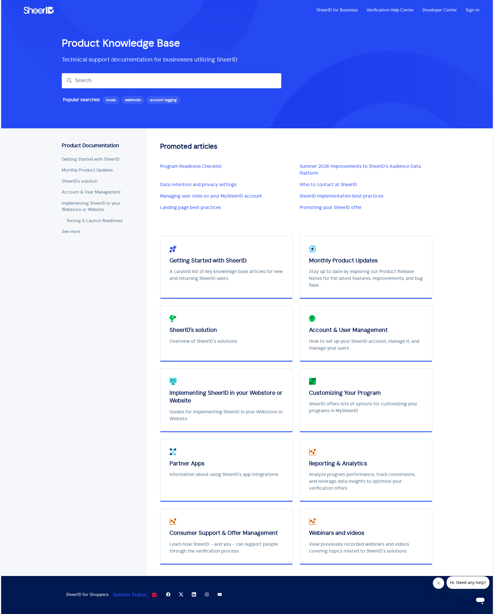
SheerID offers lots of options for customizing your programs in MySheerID (363, 407)
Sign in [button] (472, 10)
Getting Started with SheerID (90, 159)
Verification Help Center (390, 10)
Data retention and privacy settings (198, 184)
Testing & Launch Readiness (94, 221)
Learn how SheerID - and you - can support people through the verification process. (224, 547)
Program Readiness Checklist (191, 166)
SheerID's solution (79, 181)
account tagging (163, 100)
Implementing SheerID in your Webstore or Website (91, 206)
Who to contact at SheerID (328, 184)
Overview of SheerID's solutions (203, 341)
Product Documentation (90, 145)
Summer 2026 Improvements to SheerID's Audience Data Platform (360, 170)
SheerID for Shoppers (87, 595)
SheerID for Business (337, 10)
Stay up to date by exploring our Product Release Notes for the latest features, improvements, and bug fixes (366, 278)
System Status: (130, 595)
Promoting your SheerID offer (331, 207)
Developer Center (440, 10)
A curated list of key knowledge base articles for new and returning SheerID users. (226, 275)
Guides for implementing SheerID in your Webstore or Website (226, 415)
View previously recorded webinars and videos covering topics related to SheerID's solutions (359, 547)
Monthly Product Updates (87, 170)
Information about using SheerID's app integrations (224, 474)
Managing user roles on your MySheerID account (211, 196)
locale (111, 100)
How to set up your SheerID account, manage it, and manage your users (364, 344)
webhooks (133, 100)
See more (71, 232)
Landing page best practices (190, 207)
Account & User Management (91, 192)
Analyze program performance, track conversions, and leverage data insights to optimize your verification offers (362, 481)
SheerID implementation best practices (341, 196)
